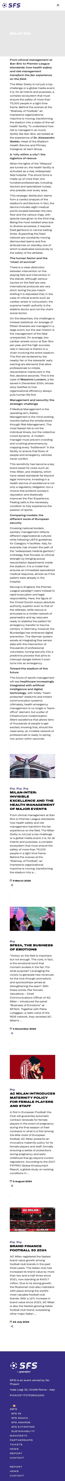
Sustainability (23, 1431)
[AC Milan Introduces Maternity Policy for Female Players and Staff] (32, 1067)
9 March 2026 (22, 881)
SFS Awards (20, 1422)
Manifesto (18, 1435)
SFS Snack (19, 1418)
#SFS (13, 1409)
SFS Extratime (23, 1427)
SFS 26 (16, 1413)
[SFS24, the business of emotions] (32, 919)
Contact (17, 1458)
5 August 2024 (22, 1181)
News (14, 1449)
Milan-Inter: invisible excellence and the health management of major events (32, 801)
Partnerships (21, 1440)
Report (16, 1453)
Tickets (16, 1444)
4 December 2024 (24, 1029)
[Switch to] (32, 1405)
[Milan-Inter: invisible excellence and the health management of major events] (32, 766)
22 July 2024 (21, 1322)
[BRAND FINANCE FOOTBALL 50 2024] (32, 1219)
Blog (12, 788)
